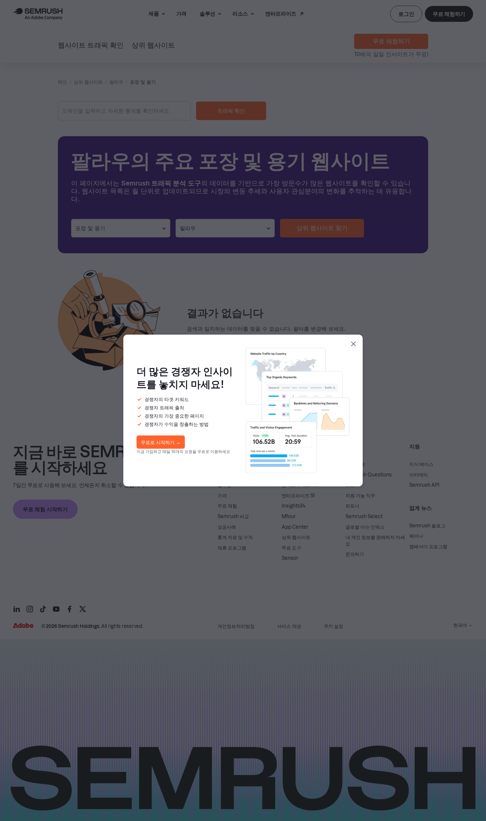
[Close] (353, 343)
